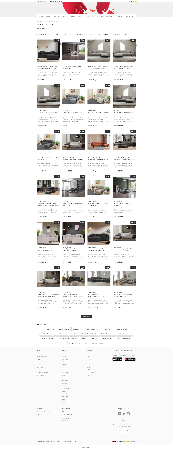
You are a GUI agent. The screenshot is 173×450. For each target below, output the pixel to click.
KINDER (88, 370)
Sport (89, 16)
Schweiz (63, 354)
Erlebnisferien (65, 372)
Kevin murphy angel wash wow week (94, 343)
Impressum (76, 441)
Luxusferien (64, 370)
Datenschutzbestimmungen (64, 441)
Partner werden (124, 431)
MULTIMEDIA (89, 375)
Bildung (38, 364)
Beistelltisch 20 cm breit (77, 334)
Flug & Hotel (64, 380)
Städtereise (64, 383)
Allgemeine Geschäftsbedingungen (45, 441)
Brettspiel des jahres (74, 343)
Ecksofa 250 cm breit (122, 329)
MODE (88, 356)
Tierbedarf (130, 16)
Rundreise (64, 386)
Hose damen (95, 338)
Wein (102, 16)
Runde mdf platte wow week (108, 334)
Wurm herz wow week (125, 334)
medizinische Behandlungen (43, 372)
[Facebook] (119, 414)
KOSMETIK (89, 362)
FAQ (62, 411)
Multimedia (110, 16)
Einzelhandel (39, 370)
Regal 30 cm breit (49, 329)
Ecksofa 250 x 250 (91, 334)
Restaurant (39, 359)
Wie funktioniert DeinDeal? (43, 411)
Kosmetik (81, 16)
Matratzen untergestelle (124, 338)
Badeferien (64, 367)
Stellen (38, 414)
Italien (63, 399)
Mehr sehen (86, 316)
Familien (63, 378)
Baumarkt (120, 16)
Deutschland (64, 396)
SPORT (88, 364)
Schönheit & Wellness (42, 354)
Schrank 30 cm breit (64, 329)
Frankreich (64, 394)
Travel (47, 16)
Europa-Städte (65, 388)
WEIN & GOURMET (91, 372)
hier (130, 426)
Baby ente (84, 338)
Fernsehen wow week (47, 338)
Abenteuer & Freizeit (41, 356)
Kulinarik (63, 375)
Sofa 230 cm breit (45, 334)
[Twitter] (124, 414)
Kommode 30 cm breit (60, 334)
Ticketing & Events (41, 367)
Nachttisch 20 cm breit (92, 329)
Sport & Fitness (40, 375)
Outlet (88, 367)
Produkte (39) (41, 28)
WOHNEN (89, 359)
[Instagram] (128, 414)
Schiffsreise (64, 364)
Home (41, 16)
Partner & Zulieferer (66, 414)
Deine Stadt (57, 16)
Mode (65, 16)
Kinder (95, 16)
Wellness (63, 356)
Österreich (64, 391)
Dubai (63, 401)
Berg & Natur (64, 359)
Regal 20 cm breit (77, 329)
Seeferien (63, 362)
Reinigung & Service (41, 362)
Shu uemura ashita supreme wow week (67, 338)
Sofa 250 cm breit (107, 329)
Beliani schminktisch (108, 338)
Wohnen (72, 16)
